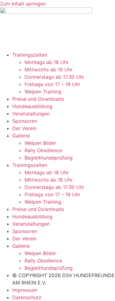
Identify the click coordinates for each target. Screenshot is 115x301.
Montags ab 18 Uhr (47, 62)
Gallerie (21, 136)
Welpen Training (43, 91)
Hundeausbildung (32, 106)
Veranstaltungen (31, 114)
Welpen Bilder (40, 143)
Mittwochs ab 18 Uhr (49, 69)
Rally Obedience (43, 150)
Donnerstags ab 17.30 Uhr (54, 77)
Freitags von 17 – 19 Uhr (52, 84)
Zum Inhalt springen (23, 4)
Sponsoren (24, 121)
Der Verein (24, 128)
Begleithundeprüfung (49, 158)
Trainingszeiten (29, 55)
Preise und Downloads (38, 99)
